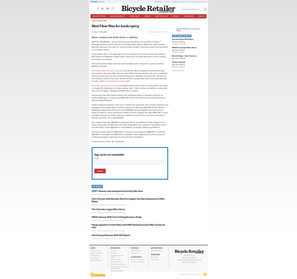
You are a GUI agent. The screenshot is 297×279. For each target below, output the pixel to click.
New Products (161, 16)
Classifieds (188, 16)
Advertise (158, 2)
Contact (167, 2)
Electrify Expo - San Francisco (184, 56)
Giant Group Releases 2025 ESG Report (111, 235)
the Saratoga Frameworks (114, 81)
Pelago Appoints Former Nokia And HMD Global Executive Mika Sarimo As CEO (128, 226)
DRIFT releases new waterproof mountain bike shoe (117, 191)
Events (201, 16)
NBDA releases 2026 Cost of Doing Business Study (117, 217)
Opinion (147, 16)
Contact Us (135, 253)
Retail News (134, 16)
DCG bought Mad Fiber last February (106, 71)
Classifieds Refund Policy (117, 256)
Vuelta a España (178, 62)
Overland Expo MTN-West (182, 39)
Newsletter (185, 2)
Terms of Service (117, 262)
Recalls (176, 16)
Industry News (99, 16)
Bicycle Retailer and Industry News (188, 30)
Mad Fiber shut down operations (105, 85)
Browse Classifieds (137, 260)
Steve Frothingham (100, 32)
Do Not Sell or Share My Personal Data (119, 267)
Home (93, 21)
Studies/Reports (96, 260)
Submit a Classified (137, 262)
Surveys (113, 251)
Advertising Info (156, 251)
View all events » (178, 70)
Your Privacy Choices (118, 264)
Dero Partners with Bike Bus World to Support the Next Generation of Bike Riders (128, 200)
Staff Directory (136, 251)
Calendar (114, 253)
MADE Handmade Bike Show (184, 47)
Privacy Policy (115, 259)
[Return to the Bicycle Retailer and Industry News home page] (148, 12)
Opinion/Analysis (96, 253)
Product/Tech (95, 256)
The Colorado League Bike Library (108, 209)
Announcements (117, 16)
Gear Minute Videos (198, 2)
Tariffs (102, 2)
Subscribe (175, 2)
